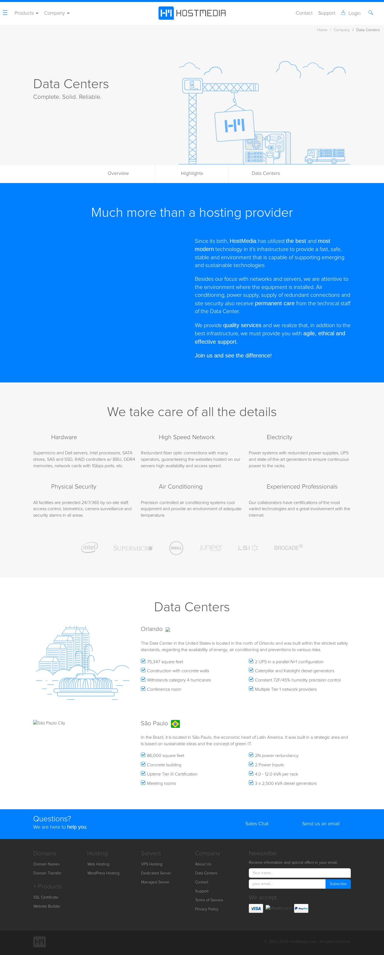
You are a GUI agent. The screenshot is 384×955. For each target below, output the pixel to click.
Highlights (192, 173)
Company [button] (55, 13)
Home (322, 30)
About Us (203, 864)
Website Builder (46, 906)
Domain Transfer (47, 873)
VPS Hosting (151, 864)
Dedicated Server (156, 873)
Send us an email (321, 823)
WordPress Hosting (103, 873)
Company (342, 30)
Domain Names (46, 864)
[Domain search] (372, 13)
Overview (118, 173)
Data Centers (266, 173)
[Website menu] (6, 13)
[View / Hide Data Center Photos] (36, 704)
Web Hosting (98, 864)
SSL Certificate (45, 897)
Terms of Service (209, 900)
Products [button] (25, 13)
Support (326, 13)
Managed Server (155, 882)
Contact (304, 13)
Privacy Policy (206, 909)
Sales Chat (256, 823)
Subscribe (338, 884)
